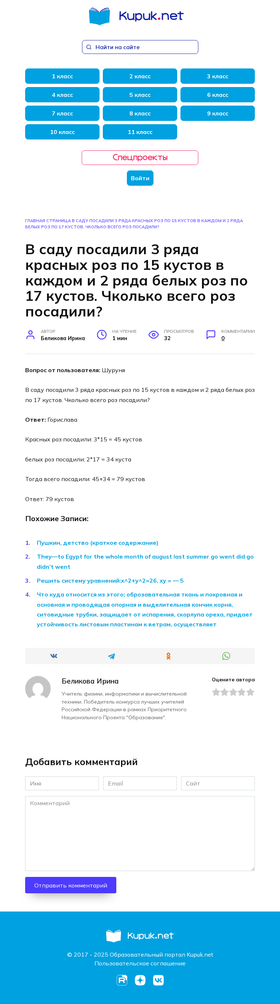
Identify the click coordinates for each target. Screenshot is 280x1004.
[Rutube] (121, 980)
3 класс (217, 76)
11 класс (140, 131)
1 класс (62, 76)
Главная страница (48, 220)
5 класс (140, 94)
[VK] (158, 980)
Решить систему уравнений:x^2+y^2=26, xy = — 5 (110, 580)
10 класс (62, 131)
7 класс (62, 113)
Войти (140, 178)
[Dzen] (140, 980)
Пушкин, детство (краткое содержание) (98, 542)
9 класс (217, 113)
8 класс (140, 113)
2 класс (140, 76)
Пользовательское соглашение (140, 963)
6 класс (217, 94)
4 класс (62, 94)
